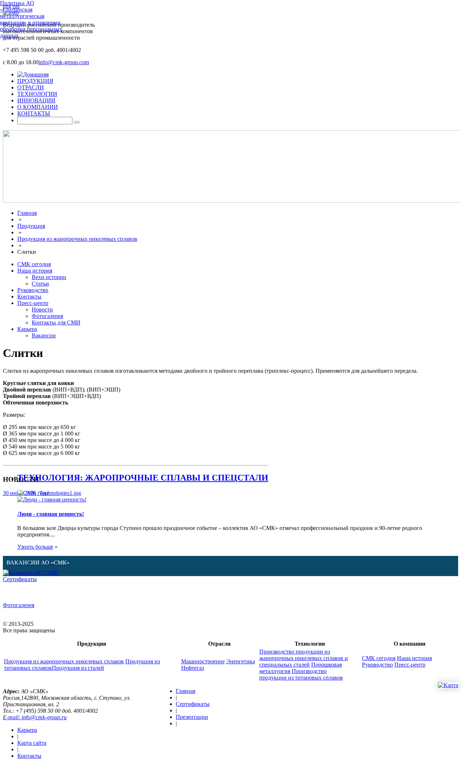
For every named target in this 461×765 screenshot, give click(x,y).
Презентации (192, 717)
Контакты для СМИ (56, 322)
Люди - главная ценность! (50, 514)
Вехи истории (49, 277)
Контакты (29, 296)
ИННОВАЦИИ (36, 100)
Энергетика (240, 661)
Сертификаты (20, 579)
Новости (42, 309)
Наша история (34, 270)
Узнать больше (35, 547)
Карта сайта (31, 743)
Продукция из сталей (78, 668)
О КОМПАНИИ (37, 107)
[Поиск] (77, 122)
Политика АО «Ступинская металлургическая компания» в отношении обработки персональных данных (31, 19)
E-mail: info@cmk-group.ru (35, 717)
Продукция (31, 226)
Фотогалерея (47, 316)
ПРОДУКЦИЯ (35, 81)
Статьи (40, 283)
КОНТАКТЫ (33, 113)
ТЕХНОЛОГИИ (37, 94)
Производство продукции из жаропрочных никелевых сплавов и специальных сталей (303, 658)
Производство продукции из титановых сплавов (301, 674)
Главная (27, 213)
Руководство (32, 290)
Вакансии (44, 335)
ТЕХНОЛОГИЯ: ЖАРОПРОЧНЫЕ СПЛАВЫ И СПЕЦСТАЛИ (142, 477)
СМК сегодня (34, 264)
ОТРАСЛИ (30, 87)
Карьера (27, 329)
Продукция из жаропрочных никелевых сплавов (77, 239)
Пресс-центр (32, 303)
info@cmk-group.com (64, 62)
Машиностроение (203, 661)
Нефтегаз (192, 668)
